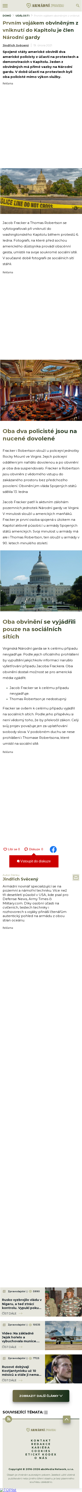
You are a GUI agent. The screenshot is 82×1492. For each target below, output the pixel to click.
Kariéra (41, 1447)
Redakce (41, 1444)
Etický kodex (41, 1454)
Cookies (41, 1451)
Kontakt (41, 1440)
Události (23, 15)
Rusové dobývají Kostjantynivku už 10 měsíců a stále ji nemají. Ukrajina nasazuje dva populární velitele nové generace (21, 1377)
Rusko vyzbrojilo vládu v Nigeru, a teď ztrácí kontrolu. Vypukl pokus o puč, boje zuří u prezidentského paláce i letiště (22, 1310)
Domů (7, 15)
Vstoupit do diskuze (35, 861)
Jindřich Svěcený (16, 45)
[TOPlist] (8, 1490)
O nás (41, 1458)
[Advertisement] (41, 125)
